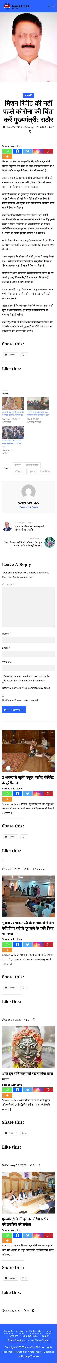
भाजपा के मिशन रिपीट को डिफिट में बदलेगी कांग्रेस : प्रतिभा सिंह (13, 413)
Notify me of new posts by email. (20, 700)
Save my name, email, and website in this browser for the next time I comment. (27, 678)
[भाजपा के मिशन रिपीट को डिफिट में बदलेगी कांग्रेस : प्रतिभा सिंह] (13, 403)
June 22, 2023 (13, 1020)
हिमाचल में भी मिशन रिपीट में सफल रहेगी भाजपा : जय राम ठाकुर (11, 443)
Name (6, 633)
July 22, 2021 (13, 869)
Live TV (13, 1336)
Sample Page (30, 1336)
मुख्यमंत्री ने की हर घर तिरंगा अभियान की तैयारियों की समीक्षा (26, 1221)
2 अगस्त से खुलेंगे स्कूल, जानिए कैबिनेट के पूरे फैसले (28, 780)
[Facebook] (17, 151)
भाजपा (32, 471)
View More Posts (28, 507)
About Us (9, 1331)
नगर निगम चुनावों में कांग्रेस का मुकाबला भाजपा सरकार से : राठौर (38, 413)
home (49, 1331)
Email (6, 647)
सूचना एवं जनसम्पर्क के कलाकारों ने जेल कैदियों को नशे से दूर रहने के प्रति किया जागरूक (28, 928)
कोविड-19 (19, 471)
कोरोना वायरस (32, 465)
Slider (45, 1336)
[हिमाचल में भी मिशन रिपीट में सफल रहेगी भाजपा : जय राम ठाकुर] (13, 432)
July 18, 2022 (13, 1310)
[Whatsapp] (7, 151)
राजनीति (28, 95)
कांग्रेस (18, 465)
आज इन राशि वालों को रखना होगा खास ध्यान (27, 1076)
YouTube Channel (41, 1340)
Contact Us (35, 1331)
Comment (8, 584)
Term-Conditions (17, 1340)
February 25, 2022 (16, 1165)
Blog (21, 1331)
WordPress (34, 1351)
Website (7, 662)
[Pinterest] (48, 151)
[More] (7, 156)
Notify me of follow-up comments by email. (26, 688)
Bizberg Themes (30, 1356)
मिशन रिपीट (45, 471)
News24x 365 (14, 127)
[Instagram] (38, 151)
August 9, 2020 (37, 127)
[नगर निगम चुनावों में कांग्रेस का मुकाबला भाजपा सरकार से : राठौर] (38, 403)
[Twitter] (28, 151)
